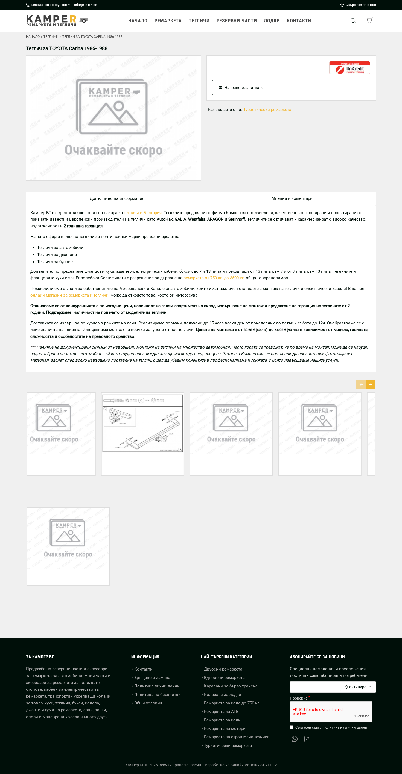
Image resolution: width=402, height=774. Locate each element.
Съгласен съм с (331, 727)
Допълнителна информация (117, 198)
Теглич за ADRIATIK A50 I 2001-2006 (68, 462)
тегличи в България (143, 212)
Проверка (299, 698)
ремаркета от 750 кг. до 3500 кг (213, 277)
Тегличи (51, 37)
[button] (361, 384)
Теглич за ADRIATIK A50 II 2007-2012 (157, 462)
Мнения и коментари (292, 198)
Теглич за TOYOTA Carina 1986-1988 (68, 577)
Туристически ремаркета (267, 109)
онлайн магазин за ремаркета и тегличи (69, 295)
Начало (33, 37)
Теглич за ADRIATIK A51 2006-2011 (245, 462)
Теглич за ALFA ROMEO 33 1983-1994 (334, 462)
